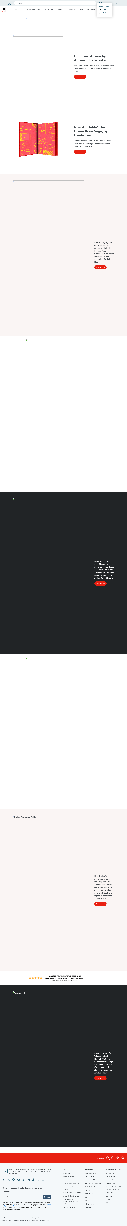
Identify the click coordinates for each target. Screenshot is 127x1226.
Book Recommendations (89, 9)
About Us (67, 1173)
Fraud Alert (109, 1196)
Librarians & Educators (92, 1180)
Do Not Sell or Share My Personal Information (113, 1188)
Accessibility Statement (71, 1196)
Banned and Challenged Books (71, 1188)
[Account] (117, 3)
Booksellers (88, 1207)
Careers (87, 1190)
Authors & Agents (90, 1173)
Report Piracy (110, 1192)
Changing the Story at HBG (72, 1192)
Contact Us (71, 9)
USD (104, 9)
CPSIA (108, 1199)
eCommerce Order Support (93, 1183)
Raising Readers (90, 1204)
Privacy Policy (110, 1176)
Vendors (87, 1200)
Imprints (18, 9)
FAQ (86, 1197)
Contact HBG (89, 1194)
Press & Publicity (69, 1207)
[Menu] (3, 3)
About (60, 9)
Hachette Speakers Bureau (93, 1187)
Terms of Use (110, 1173)
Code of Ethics (110, 1183)
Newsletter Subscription (71, 1183)
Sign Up (47, 1197)
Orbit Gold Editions (33, 9)
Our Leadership (69, 1176)
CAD (105, 13)
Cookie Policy (110, 1180)
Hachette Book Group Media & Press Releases (71, 1201)
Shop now (79, 77)
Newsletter (49, 9)
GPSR (107, 1203)
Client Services (89, 1176)
